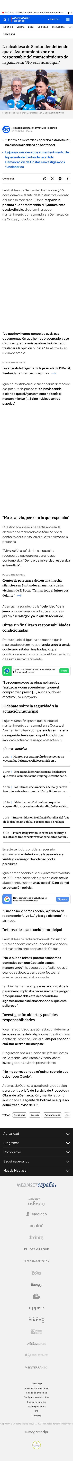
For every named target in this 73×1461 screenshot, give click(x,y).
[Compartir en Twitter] (52, 179)
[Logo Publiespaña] (36, 1355)
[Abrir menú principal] (68, 19)
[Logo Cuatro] (36, 1226)
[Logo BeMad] (36, 1296)
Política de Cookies (36, 1402)
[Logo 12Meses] (36, 1331)
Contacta (36, 1415)
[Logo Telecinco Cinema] (36, 1320)
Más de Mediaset (15, 1170)
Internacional (58, 27)
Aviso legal (36, 1383)
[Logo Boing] (36, 1273)
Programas (11, 1143)
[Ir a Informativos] (20, 19)
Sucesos (9, 34)
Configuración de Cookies (36, 1397)
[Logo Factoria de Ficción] (36, 1261)
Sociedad (43, 27)
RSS (36, 1411)
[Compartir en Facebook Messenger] (60, 179)
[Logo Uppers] (36, 1308)
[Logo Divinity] (36, 1237)
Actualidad (19, 1115)
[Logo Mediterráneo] (36, 1367)
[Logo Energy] (36, 1285)
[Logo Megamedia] (38, 1432)
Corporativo (12, 1152)
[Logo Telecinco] (36, 1214)
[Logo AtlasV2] (37, 1343)
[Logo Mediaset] (36, 1187)
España (20, 27)
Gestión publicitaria (36, 1406)
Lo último (8, 27)
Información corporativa (36, 1388)
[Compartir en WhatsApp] (45, 179)
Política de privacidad (36, 1392)
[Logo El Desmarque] (36, 1249)
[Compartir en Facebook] (68, 179)
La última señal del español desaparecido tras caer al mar (34, 12)
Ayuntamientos (52, 1115)
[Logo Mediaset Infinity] (36, 1202)
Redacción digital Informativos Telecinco (34, 127)
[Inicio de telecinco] (4, 19)
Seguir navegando (16, 1161)
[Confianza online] (36, 1448)
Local (31, 27)
